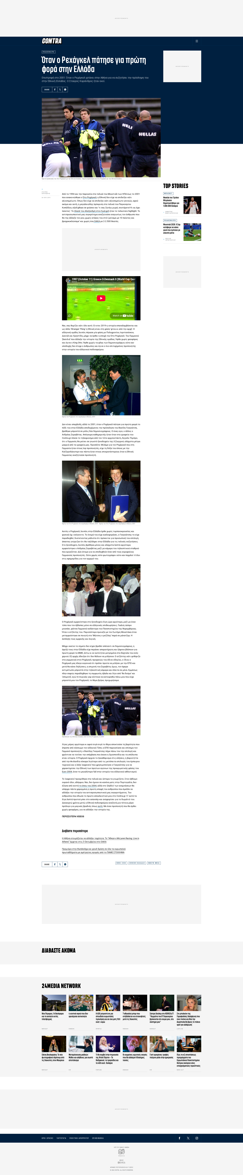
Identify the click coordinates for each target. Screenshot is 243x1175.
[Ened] (121, 1162)
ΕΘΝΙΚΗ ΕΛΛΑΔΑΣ (137, 863)
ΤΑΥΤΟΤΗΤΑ (61, 1138)
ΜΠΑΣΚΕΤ (168, 193)
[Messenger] (65, 90)
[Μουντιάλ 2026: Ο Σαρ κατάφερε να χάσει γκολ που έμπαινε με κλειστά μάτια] (192, 232)
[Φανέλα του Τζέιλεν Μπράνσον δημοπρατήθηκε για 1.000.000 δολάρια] (192, 205)
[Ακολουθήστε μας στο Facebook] (179, 1138)
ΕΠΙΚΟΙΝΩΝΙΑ (98, 1138)
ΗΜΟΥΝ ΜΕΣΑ (154, 863)
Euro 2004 (67, 771)
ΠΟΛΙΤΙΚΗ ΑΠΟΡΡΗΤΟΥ (79, 1138)
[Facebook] (55, 90)
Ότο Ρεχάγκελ (90, 197)
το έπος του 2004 (88, 785)
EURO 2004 (121, 863)
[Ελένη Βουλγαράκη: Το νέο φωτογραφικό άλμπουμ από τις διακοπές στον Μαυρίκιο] (54, 1044)
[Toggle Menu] (196, 41)
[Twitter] (60, 90)
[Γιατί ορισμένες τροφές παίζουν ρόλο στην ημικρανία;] (162, 1044)
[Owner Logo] (121, 1152)
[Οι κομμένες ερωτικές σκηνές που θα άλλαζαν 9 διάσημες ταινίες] (135, 1044)
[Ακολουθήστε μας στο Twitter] (188, 1138)
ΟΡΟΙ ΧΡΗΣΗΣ (47, 1138)
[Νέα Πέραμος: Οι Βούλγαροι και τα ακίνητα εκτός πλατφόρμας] (54, 1003)
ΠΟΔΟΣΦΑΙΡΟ (170, 220)
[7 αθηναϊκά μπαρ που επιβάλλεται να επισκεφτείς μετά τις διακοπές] (135, 1003)
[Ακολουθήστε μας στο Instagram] (197, 1138)
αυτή (100, 806)
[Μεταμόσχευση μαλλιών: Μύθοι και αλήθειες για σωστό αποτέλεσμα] (81, 1044)
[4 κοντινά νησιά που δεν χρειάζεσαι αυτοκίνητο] (81, 1003)
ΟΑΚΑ (97, 221)
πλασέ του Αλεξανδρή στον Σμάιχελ (91, 211)
